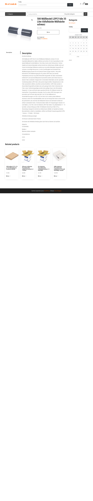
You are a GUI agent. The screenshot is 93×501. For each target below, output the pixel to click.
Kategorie (10, 14)
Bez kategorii (72, 23)
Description (9, 52)
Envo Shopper (57, 191)
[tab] (12, 52)
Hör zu (48, 32)
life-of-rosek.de (10, 4)
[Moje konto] (81, 4)
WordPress (47, 191)
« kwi (78, 56)
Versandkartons (44, 38)
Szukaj (19, 2)
